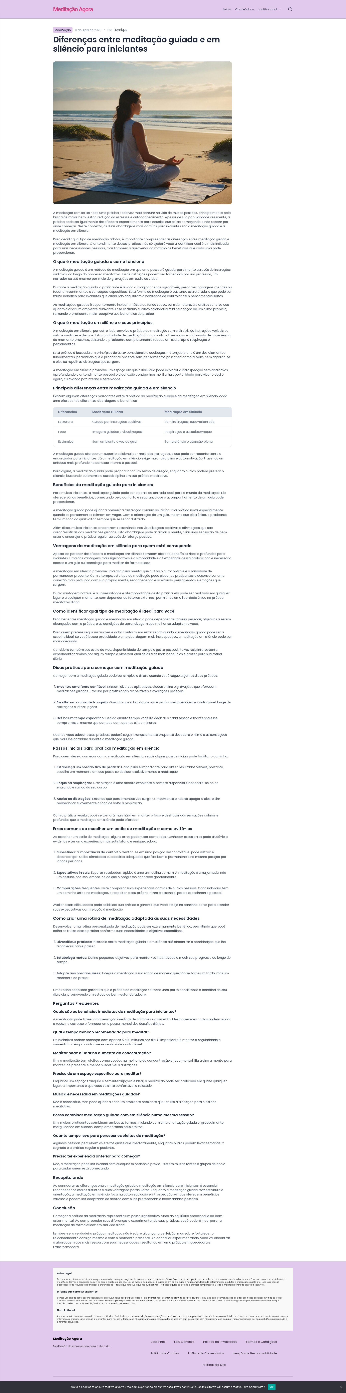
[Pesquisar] (290, 9)
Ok (272, 1386)
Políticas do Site (214, 1365)
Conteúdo (243, 9)
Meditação (63, 30)
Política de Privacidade (220, 1342)
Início (227, 9)
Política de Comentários (206, 1353)
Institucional (268, 9)
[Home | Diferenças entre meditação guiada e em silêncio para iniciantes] (81, 9)
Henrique (121, 29)
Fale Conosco (184, 1342)
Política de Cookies (165, 1353)
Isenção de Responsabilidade (255, 1353)
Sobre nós (158, 1342)
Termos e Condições (261, 1342)
